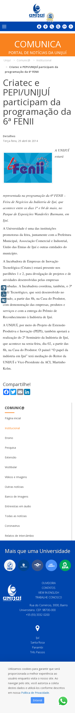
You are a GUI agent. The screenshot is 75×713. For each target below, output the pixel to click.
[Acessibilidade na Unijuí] (71, 27)
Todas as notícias (16, 516)
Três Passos (37, 652)
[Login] (39, 27)
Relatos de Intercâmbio (19, 535)
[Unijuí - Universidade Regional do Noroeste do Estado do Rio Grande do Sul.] (37, 11)
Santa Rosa (38, 642)
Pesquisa (10, 447)
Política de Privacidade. (35, 692)
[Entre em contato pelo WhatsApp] (63, 701)
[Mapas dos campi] (45, 27)
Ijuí (37, 637)
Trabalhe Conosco (48, 597)
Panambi (37, 647)
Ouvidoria (49, 583)
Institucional (12, 428)
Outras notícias (14, 487)
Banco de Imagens (16, 496)
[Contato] (52, 27)
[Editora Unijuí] (23, 565)
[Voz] (3, 294)
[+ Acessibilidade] (3, 300)
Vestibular (11, 467)
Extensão (10, 457)
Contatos (48, 588)
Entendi (37, 700)
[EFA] (65, 565)
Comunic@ (14, 408)
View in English (48, 592)
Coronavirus (12, 526)
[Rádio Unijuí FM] (51, 565)
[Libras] (3, 288)
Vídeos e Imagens (16, 477)
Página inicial (13, 418)
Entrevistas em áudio (18, 506)
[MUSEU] (37, 565)
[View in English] (64, 27)
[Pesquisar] (58, 27)
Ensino (9, 438)
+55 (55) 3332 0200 (37, 615)
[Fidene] (10, 565)
